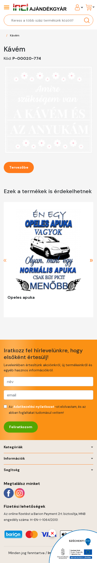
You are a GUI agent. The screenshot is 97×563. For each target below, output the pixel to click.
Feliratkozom (20, 427)
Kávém (14, 35)
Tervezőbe (18, 167)
